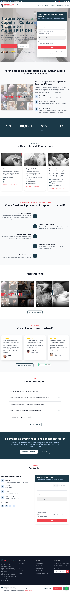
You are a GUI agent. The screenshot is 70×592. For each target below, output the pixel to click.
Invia (52, 47)
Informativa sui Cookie (58, 55)
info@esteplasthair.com (16, 1)
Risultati (53, 5)
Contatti (67, 5)
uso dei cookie (28, 590)
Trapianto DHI (39, 566)
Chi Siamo (40, 5)
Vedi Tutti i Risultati (36, 312)
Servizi (46, 5)
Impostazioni (48, 588)
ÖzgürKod (7, 578)
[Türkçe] (59, 1)
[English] (57, 1)
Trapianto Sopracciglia (42, 573)
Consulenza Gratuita (9, 46)
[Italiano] (55, 1)
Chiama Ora (23, 46)
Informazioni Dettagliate (9, 184)
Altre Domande (36, 424)
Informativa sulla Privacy (45, 55)
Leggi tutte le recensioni (25, 365)
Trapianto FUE (39, 563)
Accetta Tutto (58, 588)
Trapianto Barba (40, 571)
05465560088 (6, 1)
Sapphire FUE (39, 568)
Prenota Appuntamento (28, 451)
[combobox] (40, 31)
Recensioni (60, 5)
